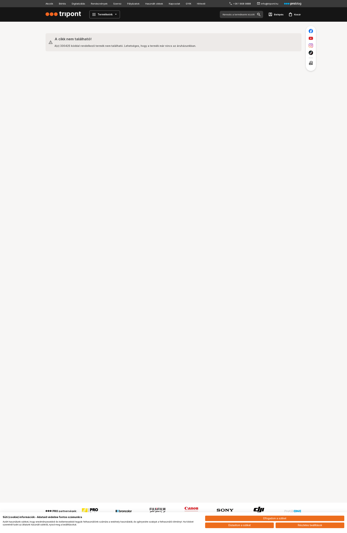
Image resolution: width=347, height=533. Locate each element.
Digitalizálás (78, 3)
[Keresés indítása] (259, 14)
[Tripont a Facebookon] (311, 31)
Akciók (49, 3)
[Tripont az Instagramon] (311, 45)
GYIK (188, 3)
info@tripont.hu (269, 3)
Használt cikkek (154, 3)
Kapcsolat (174, 3)
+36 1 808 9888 (242, 3)
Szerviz (117, 3)
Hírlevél (201, 3)
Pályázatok (133, 3)
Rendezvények (99, 3)
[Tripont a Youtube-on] (311, 38)
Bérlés (62, 3)
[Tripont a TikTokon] (311, 53)
